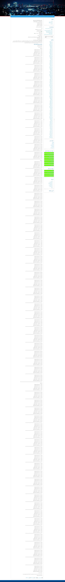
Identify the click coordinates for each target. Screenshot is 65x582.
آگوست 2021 (51, 85)
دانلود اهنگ (40, 16)
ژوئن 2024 (51, 58)
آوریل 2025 (51, 49)
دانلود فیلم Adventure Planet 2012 (48, 34)
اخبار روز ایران (52, 147)
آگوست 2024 (51, 56)
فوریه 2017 (51, 132)
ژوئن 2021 (51, 87)
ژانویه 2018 (51, 124)
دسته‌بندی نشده (50, 185)
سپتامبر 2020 (50, 96)
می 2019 (51, 109)
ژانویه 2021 (51, 92)
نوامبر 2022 (51, 72)
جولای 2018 (51, 118)
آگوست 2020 (51, 97)
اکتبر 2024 (51, 54)
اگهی (50, 16)
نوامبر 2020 (51, 94)
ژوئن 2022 (51, 77)
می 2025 (51, 48)
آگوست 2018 (51, 117)
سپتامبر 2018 (50, 116)
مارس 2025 (51, 50)
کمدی (35, 16)
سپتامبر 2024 (50, 55)
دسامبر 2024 (51, 52)
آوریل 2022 (51, 79)
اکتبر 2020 (51, 95)
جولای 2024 (51, 57)
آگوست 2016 (51, 137)
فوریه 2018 (51, 123)
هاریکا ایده (52, 146)
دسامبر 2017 (51, 125)
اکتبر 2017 (51, 127)
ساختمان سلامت (52, 145)
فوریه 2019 (51, 112)
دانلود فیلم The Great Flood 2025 (48, 30)
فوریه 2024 (51, 62)
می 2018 (51, 120)
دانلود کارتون (37, 16)
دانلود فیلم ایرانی (44, 16)
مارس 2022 (51, 80)
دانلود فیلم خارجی (48, 16)
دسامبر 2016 (51, 134)
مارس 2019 (51, 111)
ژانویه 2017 (51, 133)
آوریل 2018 (51, 121)
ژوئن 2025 (51, 47)
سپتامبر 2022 (50, 74)
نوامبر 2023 (51, 65)
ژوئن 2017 (51, 129)
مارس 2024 (51, 61)
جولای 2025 (51, 46)
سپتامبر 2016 (50, 136)
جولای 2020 (51, 98)
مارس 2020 (51, 101)
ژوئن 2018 (51, 119)
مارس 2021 (51, 90)
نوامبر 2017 (51, 126)
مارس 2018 (51, 122)
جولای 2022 (51, 76)
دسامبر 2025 (51, 41)
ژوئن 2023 (51, 69)
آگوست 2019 (51, 107)
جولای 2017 (51, 128)
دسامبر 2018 (51, 114)
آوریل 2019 (51, 110)
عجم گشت (53, 143)
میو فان (52, 16)
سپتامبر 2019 (50, 106)
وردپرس (51, 23)
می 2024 (51, 59)
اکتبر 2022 (51, 73)
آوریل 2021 (51, 89)
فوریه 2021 (51, 91)
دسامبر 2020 (51, 93)
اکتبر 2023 (51, 66)
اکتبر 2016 (51, 135)
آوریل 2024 (51, 60)
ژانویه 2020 (51, 103)
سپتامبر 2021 (50, 84)
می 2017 (51, 130)
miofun (36, 577)
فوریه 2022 (51, 81)
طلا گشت (53, 142)
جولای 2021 (51, 86)
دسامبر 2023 (51, 64)
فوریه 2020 (51, 102)
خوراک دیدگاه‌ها (50, 22)
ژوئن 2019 (51, 108)
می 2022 (51, 78)
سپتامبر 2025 (50, 44)
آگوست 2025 (51, 45)
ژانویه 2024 (51, 63)
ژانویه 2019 (51, 113)
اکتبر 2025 (51, 43)
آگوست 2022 (51, 75)
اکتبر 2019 (51, 105)
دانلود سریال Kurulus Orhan (49, 31)
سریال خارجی (51, 186)
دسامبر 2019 (51, 104)
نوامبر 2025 (51, 42)
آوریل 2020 (51, 100)
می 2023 (51, 70)
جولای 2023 (51, 68)
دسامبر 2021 (51, 82)
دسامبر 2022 (51, 71)
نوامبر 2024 (51, 53)
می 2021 (51, 88)
